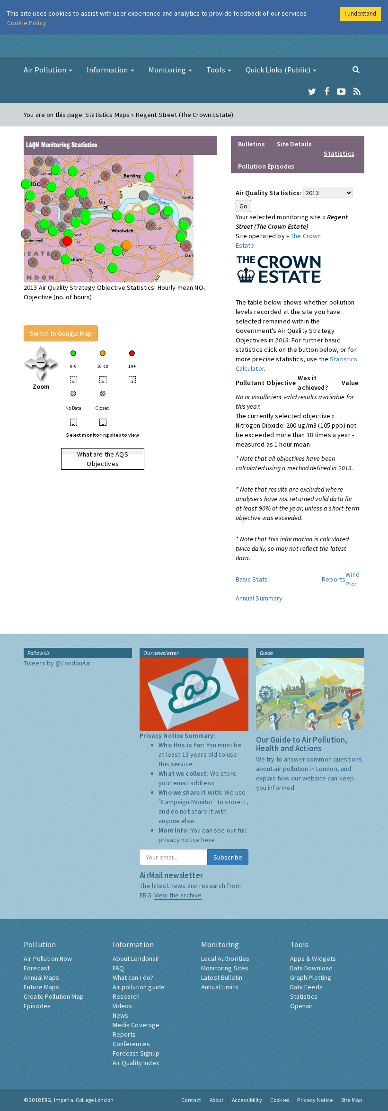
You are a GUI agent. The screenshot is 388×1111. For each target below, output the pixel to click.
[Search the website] (356, 69)
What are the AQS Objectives (102, 459)
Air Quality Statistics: (269, 192)
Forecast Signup (136, 1053)
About (217, 1099)
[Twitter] (312, 91)
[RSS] (357, 91)
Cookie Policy (26, 22)
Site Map (351, 1099)
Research (126, 996)
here (208, 839)
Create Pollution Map (54, 996)
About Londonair (136, 958)
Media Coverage (136, 1025)
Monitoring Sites (224, 968)
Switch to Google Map (61, 333)
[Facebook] (326, 91)
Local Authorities (225, 958)
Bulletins (251, 144)
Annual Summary (259, 598)
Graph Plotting (311, 977)
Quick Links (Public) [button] (279, 69)
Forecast (37, 968)
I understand (360, 13)
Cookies (279, 1099)
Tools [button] (216, 69)
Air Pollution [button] (46, 69)
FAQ (118, 968)
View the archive (178, 895)
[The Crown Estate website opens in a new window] (279, 268)
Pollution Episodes (266, 166)
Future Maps (42, 987)
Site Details (294, 144)
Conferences (131, 1043)
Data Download (311, 968)
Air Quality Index (136, 1062)
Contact (191, 1099)
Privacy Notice (315, 1099)
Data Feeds (306, 987)
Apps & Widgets (313, 958)
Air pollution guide (139, 987)
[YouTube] (341, 91)
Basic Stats (252, 579)
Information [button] (108, 69)
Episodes (37, 1006)
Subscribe (227, 857)
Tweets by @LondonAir (57, 663)
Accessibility (247, 1099)
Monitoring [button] (168, 69)
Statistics (303, 996)
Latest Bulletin (221, 977)
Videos (122, 1006)
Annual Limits (219, 987)
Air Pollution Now (48, 958)
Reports (333, 579)
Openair (301, 1006)
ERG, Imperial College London (78, 1099)
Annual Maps (42, 977)
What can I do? (133, 977)
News (121, 1015)
